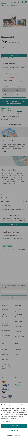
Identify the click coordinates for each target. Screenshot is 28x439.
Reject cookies (14, 430)
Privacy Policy (13, 421)
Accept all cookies (14, 425)
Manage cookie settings (14, 435)
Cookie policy (5, 421)
